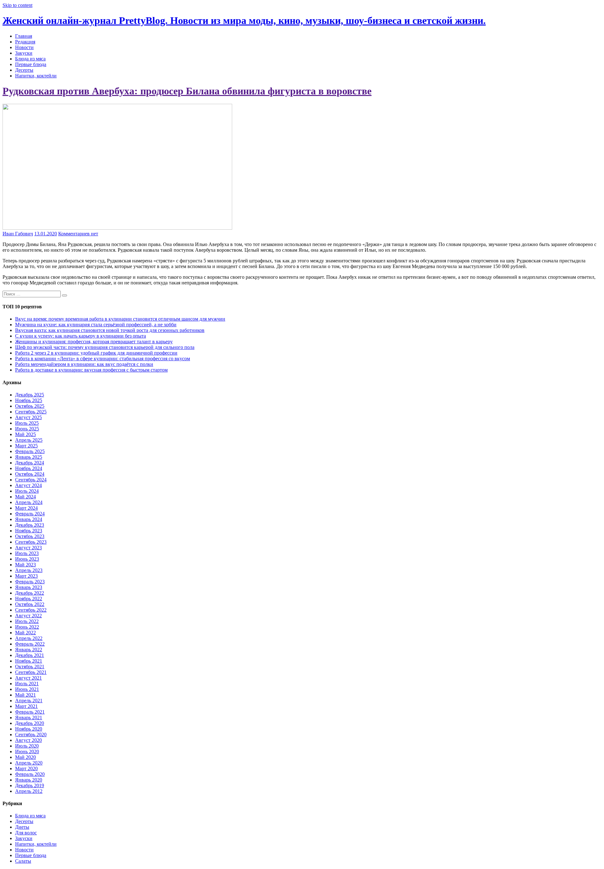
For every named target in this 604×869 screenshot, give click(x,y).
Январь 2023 (28, 587)
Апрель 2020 (28, 762)
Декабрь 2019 (29, 785)
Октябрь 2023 (29, 536)
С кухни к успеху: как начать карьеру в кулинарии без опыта (80, 336)
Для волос (26, 832)
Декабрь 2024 (29, 462)
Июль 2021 (27, 683)
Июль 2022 (27, 621)
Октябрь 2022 (29, 604)
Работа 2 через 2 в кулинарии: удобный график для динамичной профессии (96, 353)
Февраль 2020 (30, 774)
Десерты (24, 70)
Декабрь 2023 (29, 525)
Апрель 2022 (28, 638)
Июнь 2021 (27, 689)
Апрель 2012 (28, 791)
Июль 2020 (27, 745)
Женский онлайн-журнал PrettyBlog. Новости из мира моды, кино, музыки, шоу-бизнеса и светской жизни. (244, 20)
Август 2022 (28, 615)
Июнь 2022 (27, 627)
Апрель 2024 (28, 502)
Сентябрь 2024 (31, 479)
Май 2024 (25, 496)
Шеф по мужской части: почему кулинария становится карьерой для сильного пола (104, 347)
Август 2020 (28, 740)
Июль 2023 (27, 553)
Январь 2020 (28, 779)
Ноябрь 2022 (28, 598)
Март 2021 (26, 706)
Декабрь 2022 (29, 593)
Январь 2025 (28, 457)
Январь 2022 (28, 649)
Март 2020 (26, 768)
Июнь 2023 (27, 559)
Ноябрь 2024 (28, 468)
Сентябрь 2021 (31, 672)
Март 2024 (26, 508)
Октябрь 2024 (29, 474)
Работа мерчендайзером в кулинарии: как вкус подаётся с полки (84, 364)
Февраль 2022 (30, 644)
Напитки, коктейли (36, 75)
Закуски (23, 53)
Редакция (25, 41)
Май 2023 (25, 564)
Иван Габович (18, 233)
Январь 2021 (28, 717)
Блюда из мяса (30, 58)
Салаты (23, 861)
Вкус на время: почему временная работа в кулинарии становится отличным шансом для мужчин (120, 319)
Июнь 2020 (27, 751)
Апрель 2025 (28, 440)
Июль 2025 (27, 423)
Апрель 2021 (28, 700)
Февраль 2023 (30, 581)
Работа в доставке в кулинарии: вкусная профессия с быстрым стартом (91, 370)
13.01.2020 (45, 233)
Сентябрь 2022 (31, 610)
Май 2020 (25, 757)
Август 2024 (28, 485)
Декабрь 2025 (29, 394)
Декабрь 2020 (29, 723)
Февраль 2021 (30, 712)
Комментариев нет (78, 233)
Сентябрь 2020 (31, 734)
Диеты (22, 827)
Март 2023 (26, 576)
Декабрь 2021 (29, 655)
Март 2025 (26, 445)
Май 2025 (25, 434)
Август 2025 (28, 417)
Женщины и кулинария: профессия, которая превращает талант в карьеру (94, 341)
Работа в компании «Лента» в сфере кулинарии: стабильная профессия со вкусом (102, 358)
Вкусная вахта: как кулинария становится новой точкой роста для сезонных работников (109, 330)
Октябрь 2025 (29, 406)
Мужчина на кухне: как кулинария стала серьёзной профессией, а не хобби (95, 324)
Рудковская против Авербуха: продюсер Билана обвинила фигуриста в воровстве (187, 91)
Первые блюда (30, 64)
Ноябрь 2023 (28, 530)
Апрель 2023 (28, 570)
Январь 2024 (28, 519)
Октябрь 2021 (29, 666)
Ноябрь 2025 (28, 400)
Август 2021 (28, 678)
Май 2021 (25, 695)
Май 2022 (25, 632)
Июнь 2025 (27, 428)
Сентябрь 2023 (31, 542)
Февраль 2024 (30, 513)
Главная (23, 36)
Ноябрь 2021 (28, 661)
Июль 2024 (27, 491)
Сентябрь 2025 (31, 411)
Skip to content (17, 5)
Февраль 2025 (30, 451)
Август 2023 (28, 547)
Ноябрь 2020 (28, 729)
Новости (24, 47)
